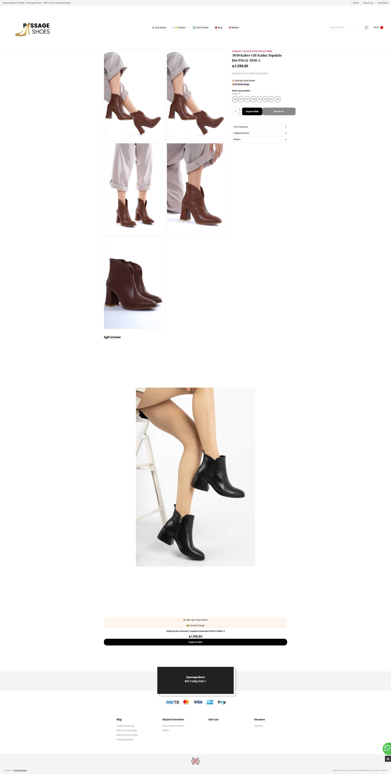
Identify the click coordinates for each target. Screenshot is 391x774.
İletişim (166, 730)
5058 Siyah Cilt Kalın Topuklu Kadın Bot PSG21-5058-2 (195, 631)
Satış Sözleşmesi (125, 739)
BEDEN (235, 93)
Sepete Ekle (252, 111)
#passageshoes (195, 677)
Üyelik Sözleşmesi (125, 725)
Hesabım (258, 725)
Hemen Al (279, 111)
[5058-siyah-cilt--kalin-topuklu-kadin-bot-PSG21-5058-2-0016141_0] (195, 477)
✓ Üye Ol (355, 3)
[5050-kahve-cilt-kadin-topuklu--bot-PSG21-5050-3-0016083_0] (134, 96)
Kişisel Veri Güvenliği (127, 730)
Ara (366, 27)
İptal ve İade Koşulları (173, 725)
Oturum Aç (368, 3)
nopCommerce (20, 770)
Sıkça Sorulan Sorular (127, 734)
